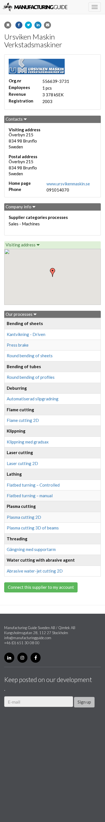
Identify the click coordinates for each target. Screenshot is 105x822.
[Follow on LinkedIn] (9, 658)
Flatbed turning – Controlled (33, 484)
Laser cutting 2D (22, 463)
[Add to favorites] (7, 25)
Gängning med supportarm (31, 549)
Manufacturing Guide (34, 7)
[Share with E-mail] (47, 25)
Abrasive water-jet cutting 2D (35, 570)
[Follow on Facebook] (36, 658)
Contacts (15, 119)
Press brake (18, 344)
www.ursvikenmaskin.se (68, 183)
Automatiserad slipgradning (33, 398)
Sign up (84, 701)
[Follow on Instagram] (22, 658)
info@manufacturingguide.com (27, 638)
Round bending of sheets (30, 355)
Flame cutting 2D (23, 420)
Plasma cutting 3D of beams (33, 527)
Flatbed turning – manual (30, 495)
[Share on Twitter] (28, 25)
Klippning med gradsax (28, 441)
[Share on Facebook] (18, 25)
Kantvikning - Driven (26, 334)
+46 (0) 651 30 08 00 (21, 643)
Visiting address (21, 244)
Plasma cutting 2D (24, 517)
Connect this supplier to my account (41, 587)
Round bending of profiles (31, 377)
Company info (19, 206)
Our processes (19, 314)
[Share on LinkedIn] (37, 25)
